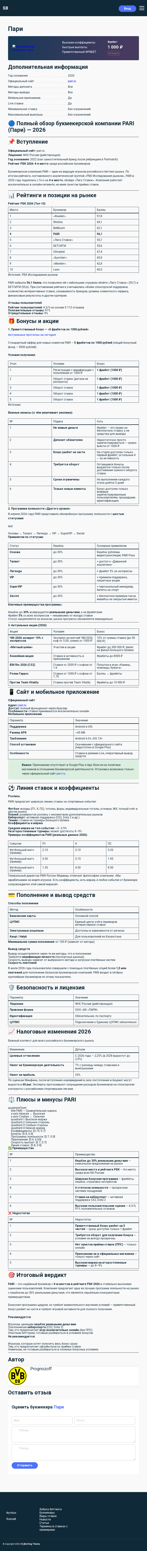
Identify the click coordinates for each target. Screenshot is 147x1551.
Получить (113, 53)
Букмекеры (47, 1512)
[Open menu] (141, 8)
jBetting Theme (31, 1544)
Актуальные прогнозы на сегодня (32, 334)
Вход (127, 8)
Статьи (44, 1523)
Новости (45, 1519)
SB (5, 8)
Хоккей (11, 1519)
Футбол (11, 1513)
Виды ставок (48, 1516)
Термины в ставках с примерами (53, 1528)
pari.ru (72, 81)
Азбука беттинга (50, 1509)
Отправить (24, 1465)
